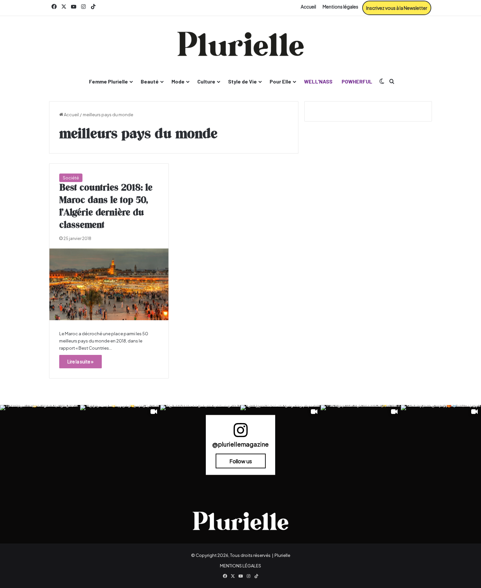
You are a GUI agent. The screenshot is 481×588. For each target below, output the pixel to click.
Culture (206, 81)
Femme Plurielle (108, 81)
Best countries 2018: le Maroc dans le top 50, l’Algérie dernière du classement (105, 206)
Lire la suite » (80, 361)
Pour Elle (280, 81)
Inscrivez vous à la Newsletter (396, 8)
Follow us (240, 461)
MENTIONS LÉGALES (240, 565)
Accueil (308, 6)
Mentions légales (340, 6)
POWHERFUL (357, 81)
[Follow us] (240, 433)
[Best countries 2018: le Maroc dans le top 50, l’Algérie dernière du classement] (109, 284)
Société (71, 177)
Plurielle (282, 555)
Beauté (150, 81)
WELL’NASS (318, 81)
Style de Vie (242, 81)
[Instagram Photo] (40, 445)
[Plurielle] (240, 44)
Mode (178, 81)
